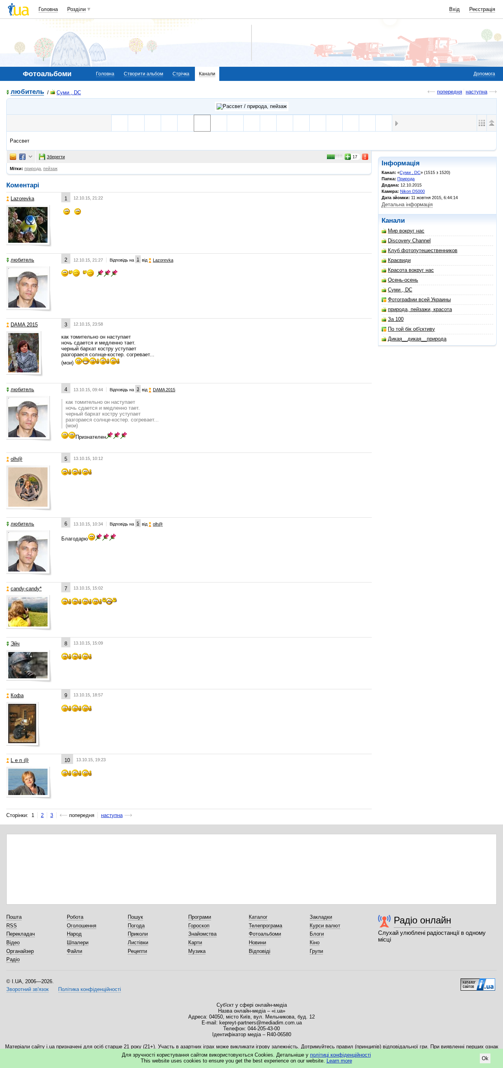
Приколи (138, 934)
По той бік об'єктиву (411, 329)
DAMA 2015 (24, 325)
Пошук (135, 917)
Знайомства (202, 934)
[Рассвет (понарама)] (251, 123)
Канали (207, 74)
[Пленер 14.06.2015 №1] (383, 123)
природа (32, 168)
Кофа (17, 695)
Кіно (314, 942)
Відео (13, 942)
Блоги (317, 934)
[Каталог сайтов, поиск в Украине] (478, 981)
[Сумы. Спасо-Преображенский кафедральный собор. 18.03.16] (169, 123)
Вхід (454, 9)
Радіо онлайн (422, 920)
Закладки (321, 917)
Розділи (76, 9)
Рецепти (137, 951)
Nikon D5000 (412, 191)
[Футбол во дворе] (268, 123)
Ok (485, 1058)
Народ (74, 934)
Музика (197, 951)
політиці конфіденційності (340, 1055)
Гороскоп (198, 926)
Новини (257, 942)
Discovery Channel (409, 241)
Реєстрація (482, 9)
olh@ (16, 459)
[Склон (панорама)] (235, 123)
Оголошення (81, 926)
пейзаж (50, 168)
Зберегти (56, 156)
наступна (476, 92)
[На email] (13, 157)
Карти (195, 942)
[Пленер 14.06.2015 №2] (367, 123)
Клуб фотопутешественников (422, 250)
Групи (316, 951)
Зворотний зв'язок (27, 989)
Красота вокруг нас (411, 270)
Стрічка (181, 74)
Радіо (13, 959)
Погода (136, 926)
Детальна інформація (407, 204)
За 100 (396, 319)
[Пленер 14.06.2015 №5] (317, 123)
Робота (75, 917)
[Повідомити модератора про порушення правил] (365, 157)
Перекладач (20, 934)
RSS (11, 926)
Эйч (15, 644)
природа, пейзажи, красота (420, 309)
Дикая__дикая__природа (417, 339)
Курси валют (325, 926)
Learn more (339, 1061)
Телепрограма (265, 926)
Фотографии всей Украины (419, 299)
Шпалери (77, 942)
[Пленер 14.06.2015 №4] (334, 123)
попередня (449, 92)
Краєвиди (399, 260)
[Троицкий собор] (185, 123)
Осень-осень (403, 280)
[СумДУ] (119, 123)
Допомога (484, 74)
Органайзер (20, 951)
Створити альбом (143, 74)
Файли (74, 951)
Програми (199, 917)
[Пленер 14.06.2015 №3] (350, 123)
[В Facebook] (22, 157)
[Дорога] (218, 123)
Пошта (14, 917)
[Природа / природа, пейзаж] (251, 106)
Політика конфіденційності (89, 989)
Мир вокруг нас (406, 231)
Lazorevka (22, 199)
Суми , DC (69, 92)
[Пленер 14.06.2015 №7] (284, 123)
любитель (27, 92)
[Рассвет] (202, 123)
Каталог (258, 917)
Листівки (138, 942)
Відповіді (259, 951)
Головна (48, 9)
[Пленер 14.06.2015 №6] (301, 123)
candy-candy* (26, 589)
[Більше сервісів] (30, 157)
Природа (406, 178)
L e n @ (20, 760)
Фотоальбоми (265, 934)
